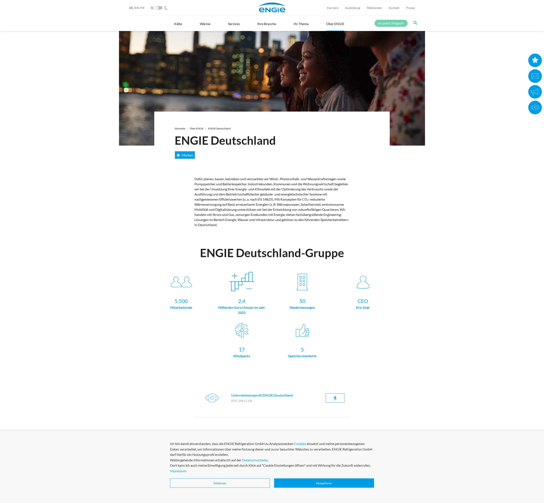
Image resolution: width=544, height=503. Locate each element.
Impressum (178, 471)
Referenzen (374, 8)
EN (137, 8)
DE (131, 8)
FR (142, 8)
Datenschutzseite (255, 460)
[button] (178, 25)
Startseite (180, 128)
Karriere (332, 8)
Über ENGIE (197, 128)
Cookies (300, 444)
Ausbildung (352, 8)
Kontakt (394, 8)
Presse (410, 8)
